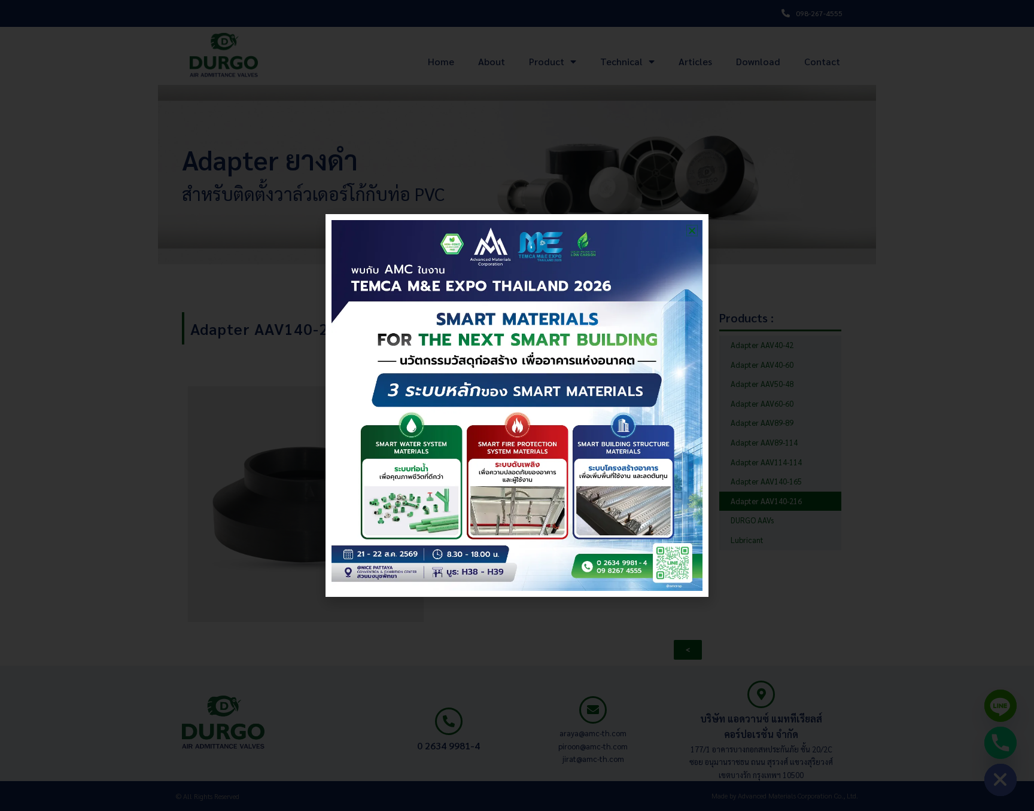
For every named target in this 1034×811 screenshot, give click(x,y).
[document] (517, 405)
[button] (692, 230)
